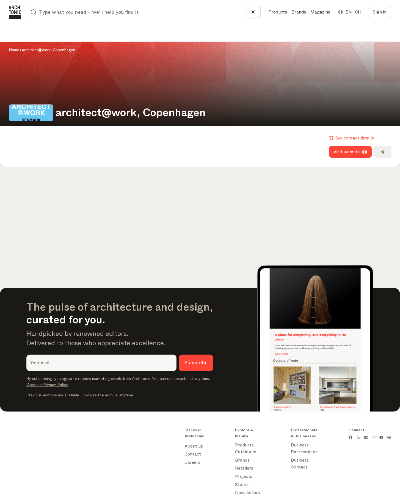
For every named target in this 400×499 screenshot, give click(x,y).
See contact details (354, 138)
